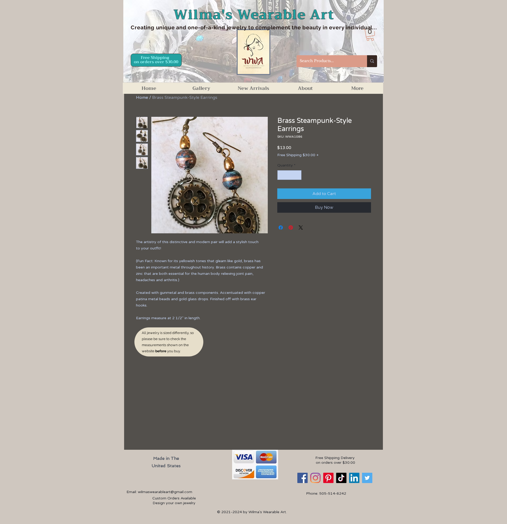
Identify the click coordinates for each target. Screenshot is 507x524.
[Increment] (297, 175)
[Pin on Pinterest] (291, 227)
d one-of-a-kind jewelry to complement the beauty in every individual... (280, 27)
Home (142, 97)
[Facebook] (302, 478)
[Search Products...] (372, 61)
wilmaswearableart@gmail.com (165, 492)
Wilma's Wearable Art (253, 14)
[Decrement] (281, 175)
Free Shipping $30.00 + (297, 155)
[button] (370, 35)
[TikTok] (341, 478)
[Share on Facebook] (281, 227)
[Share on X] (301, 227)
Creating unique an (156, 27)
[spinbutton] (289, 175)
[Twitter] (367, 478)
